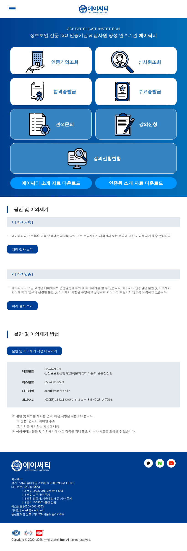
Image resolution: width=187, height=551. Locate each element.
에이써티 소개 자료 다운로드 (51, 183)
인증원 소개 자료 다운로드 (136, 183)
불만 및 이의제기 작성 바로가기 (34, 351)
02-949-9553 (32, 487)
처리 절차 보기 (22, 249)
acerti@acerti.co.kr (33, 510)
